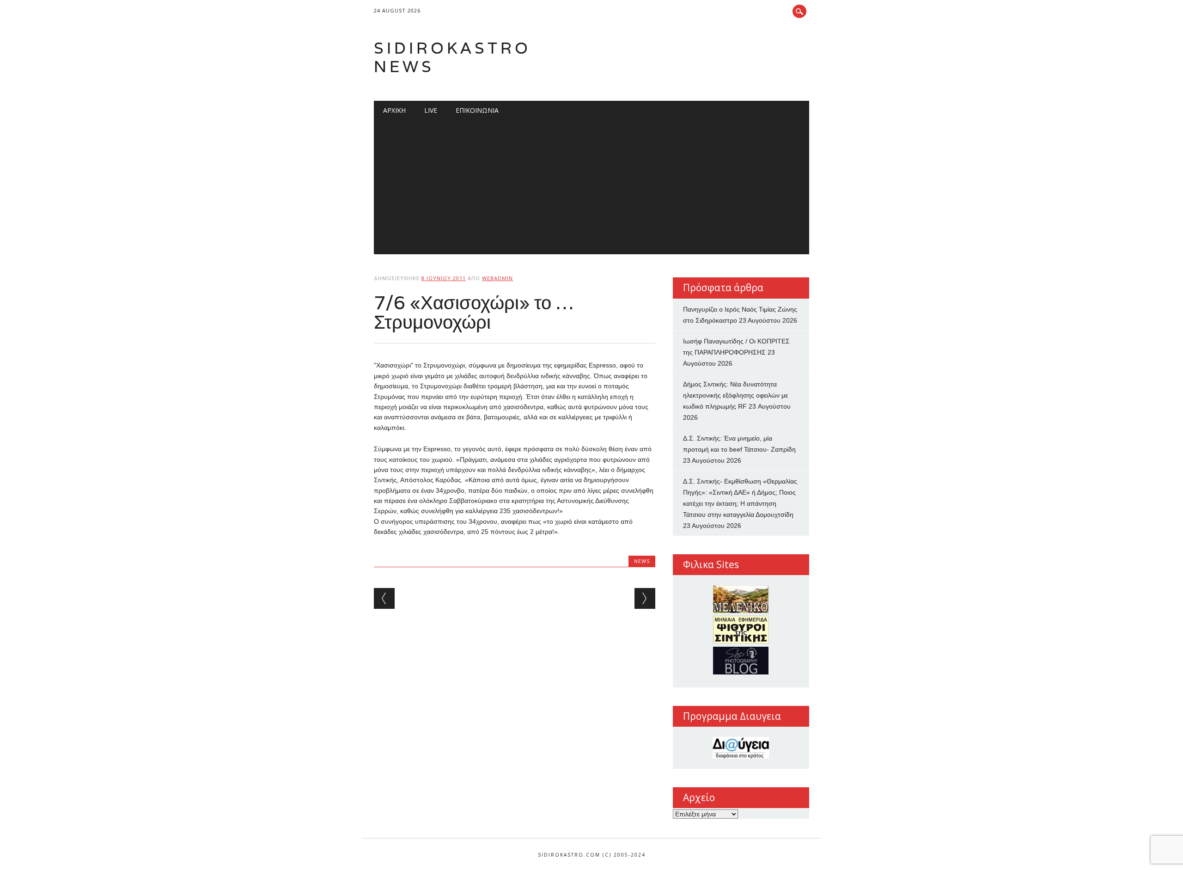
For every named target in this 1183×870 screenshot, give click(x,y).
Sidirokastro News (452, 57)
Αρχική (394, 110)
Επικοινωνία (477, 110)
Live (430, 110)
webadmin (497, 278)
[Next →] (644, 598)
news (642, 561)
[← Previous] (384, 598)
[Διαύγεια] (741, 748)
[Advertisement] (591, 189)
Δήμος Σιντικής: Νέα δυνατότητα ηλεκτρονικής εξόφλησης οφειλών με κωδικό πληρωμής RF (735, 395)
